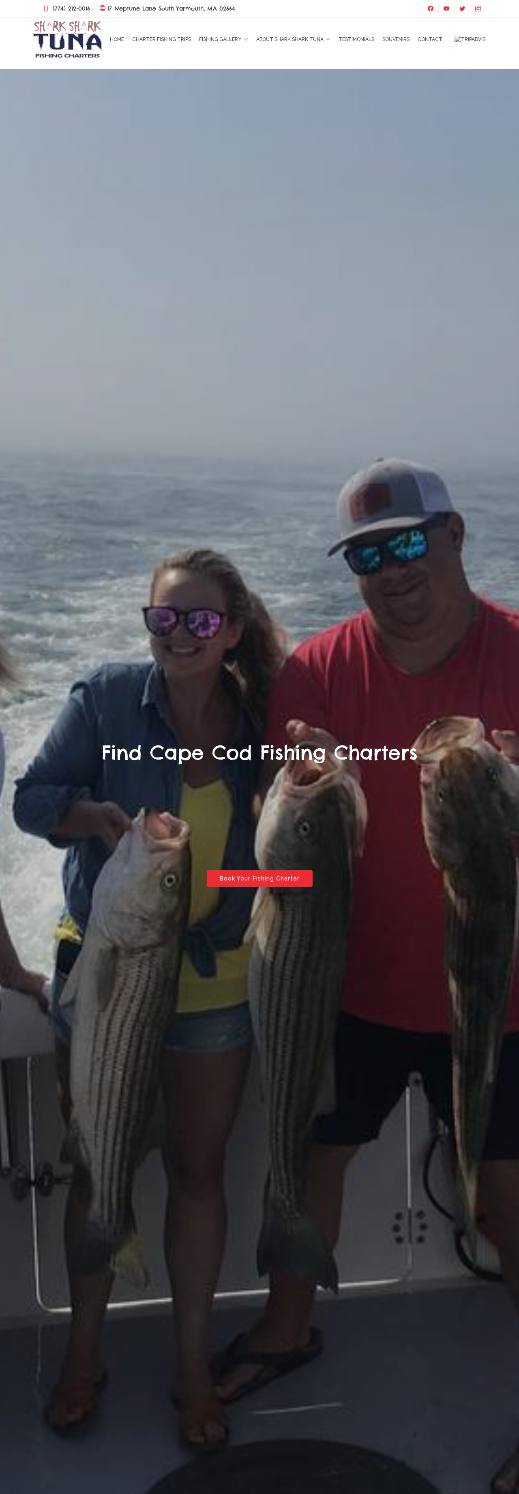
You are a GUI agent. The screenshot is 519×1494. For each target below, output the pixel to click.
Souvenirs (396, 39)
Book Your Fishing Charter (260, 878)
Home (117, 39)
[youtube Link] (446, 8)
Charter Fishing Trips (161, 39)
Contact (430, 39)
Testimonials (356, 39)
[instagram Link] (478, 8)
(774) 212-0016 (71, 8)
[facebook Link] (430, 8)
